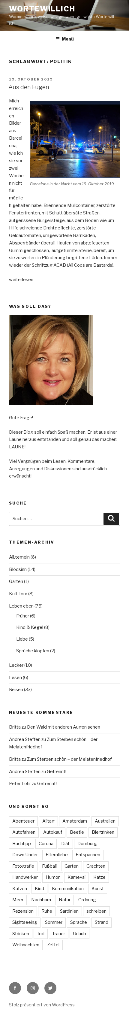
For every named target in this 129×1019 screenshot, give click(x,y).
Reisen (16, 689)
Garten (16, 581)
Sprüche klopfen (32, 651)
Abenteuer (23, 821)
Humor (53, 877)
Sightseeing (24, 922)
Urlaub (79, 933)
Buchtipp (21, 843)
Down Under (25, 854)
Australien (105, 821)
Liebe (22, 639)
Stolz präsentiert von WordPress (42, 1004)
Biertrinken (103, 832)
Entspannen (88, 854)
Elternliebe (57, 854)
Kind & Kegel (29, 627)
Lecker (16, 665)
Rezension (23, 911)
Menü (68, 38)
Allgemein (19, 557)
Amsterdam (74, 821)
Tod (40, 933)
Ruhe (46, 911)
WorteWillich (42, 9)
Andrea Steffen (24, 739)
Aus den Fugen (28, 87)
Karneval (77, 877)
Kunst (98, 888)
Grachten (95, 866)
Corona (46, 843)
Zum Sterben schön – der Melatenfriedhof (69, 759)
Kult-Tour (18, 593)
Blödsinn (18, 569)
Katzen (19, 888)
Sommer (53, 922)
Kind (39, 888)
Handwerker (25, 877)
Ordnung (87, 899)
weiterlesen (21, 279)
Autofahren (23, 832)
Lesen (15, 677)
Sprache (78, 922)
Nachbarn (41, 899)
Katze (99, 877)
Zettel (53, 945)
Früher (22, 616)
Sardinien (69, 911)
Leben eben (21, 606)
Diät (65, 843)
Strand (101, 922)
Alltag (48, 821)
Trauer (58, 933)
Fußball (49, 866)
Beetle (77, 832)
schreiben (96, 911)
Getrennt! (56, 771)
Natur (64, 899)
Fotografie (23, 866)
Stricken (20, 933)
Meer (17, 899)
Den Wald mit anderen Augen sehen (63, 727)
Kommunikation (68, 888)
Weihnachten (25, 945)
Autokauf (52, 832)
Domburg (87, 843)
